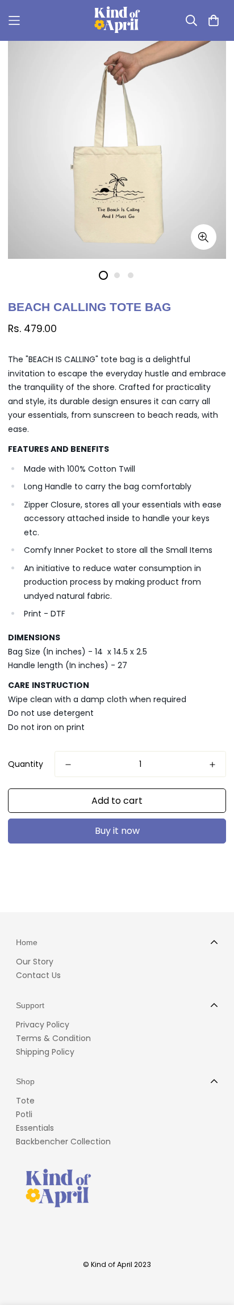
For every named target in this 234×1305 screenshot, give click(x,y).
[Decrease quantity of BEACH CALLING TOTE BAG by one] (68, 765)
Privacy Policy (42, 1024)
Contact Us (38, 975)
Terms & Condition (53, 1038)
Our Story (34, 961)
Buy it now (117, 830)
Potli (24, 1114)
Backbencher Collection (63, 1141)
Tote (25, 1100)
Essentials (35, 1128)
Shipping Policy (45, 1052)
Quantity (25, 764)
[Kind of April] (117, 20)
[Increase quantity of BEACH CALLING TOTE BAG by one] (212, 765)
